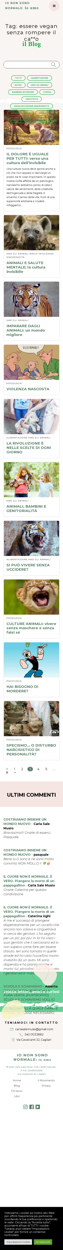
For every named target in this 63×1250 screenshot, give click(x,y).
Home (17, 1080)
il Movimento (46, 1080)
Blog (17, 1085)
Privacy (46, 1085)
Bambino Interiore (23, 92)
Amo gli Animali (39, 85)
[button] (54, 6)
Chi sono (16, 1091)
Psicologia (45, 113)
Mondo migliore (20, 113)
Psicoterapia (19, 120)
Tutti (18, 78)
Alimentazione (39, 78)
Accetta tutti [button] (43, 1242)
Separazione (44, 120)
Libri (17, 1096)
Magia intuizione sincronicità (31, 106)
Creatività (31, 99)
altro (18, 85)
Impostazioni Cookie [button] (18, 1242)
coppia (47, 92)
